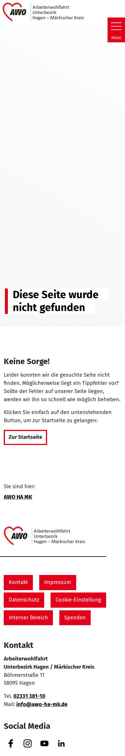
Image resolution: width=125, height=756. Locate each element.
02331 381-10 (29, 696)
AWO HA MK (18, 497)
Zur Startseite (25, 437)
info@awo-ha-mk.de (41, 704)
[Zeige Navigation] (116, 26)
